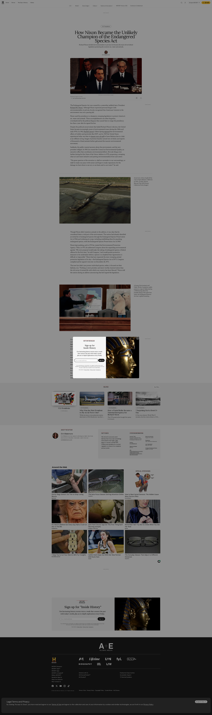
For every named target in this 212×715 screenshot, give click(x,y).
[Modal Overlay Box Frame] (106, 357)
